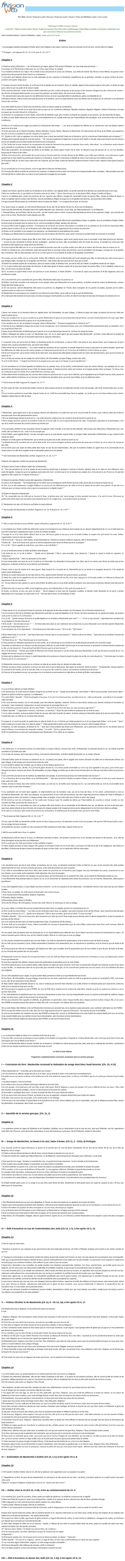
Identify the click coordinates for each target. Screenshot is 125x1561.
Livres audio (102, 17)
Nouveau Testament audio (57, 17)
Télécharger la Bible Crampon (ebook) (62, 26)
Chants (71, 17)
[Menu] (7, 8)
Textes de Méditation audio (86, 17)
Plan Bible (22, 17)
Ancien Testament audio (36, 17)
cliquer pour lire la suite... (51, 35)
